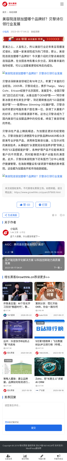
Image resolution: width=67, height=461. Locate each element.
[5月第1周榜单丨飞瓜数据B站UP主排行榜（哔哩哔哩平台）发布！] (49, 329)
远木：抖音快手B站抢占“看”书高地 (16, 343)
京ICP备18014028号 (45, 445)
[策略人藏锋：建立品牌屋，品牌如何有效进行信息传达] (17, 366)
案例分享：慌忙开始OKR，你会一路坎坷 (46, 305)
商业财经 (8, 285)
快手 (6, 323)
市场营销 (8, 361)
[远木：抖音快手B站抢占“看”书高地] (17, 329)
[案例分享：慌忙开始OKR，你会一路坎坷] (49, 291)
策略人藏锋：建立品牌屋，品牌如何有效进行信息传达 (16, 380)
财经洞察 (35, 31)
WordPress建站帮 (33, 448)
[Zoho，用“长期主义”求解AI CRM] (49, 366)
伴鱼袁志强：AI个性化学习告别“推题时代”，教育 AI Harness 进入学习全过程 (17, 305)
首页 (4, 12)
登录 (7, 422)
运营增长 (40, 361)
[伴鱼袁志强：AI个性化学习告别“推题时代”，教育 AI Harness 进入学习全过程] (17, 291)
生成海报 (12, 215)
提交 (33, 427)
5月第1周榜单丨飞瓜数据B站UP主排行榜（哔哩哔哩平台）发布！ (48, 343)
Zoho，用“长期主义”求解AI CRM (49, 380)
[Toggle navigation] (62, 4)
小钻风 (5, 31)
